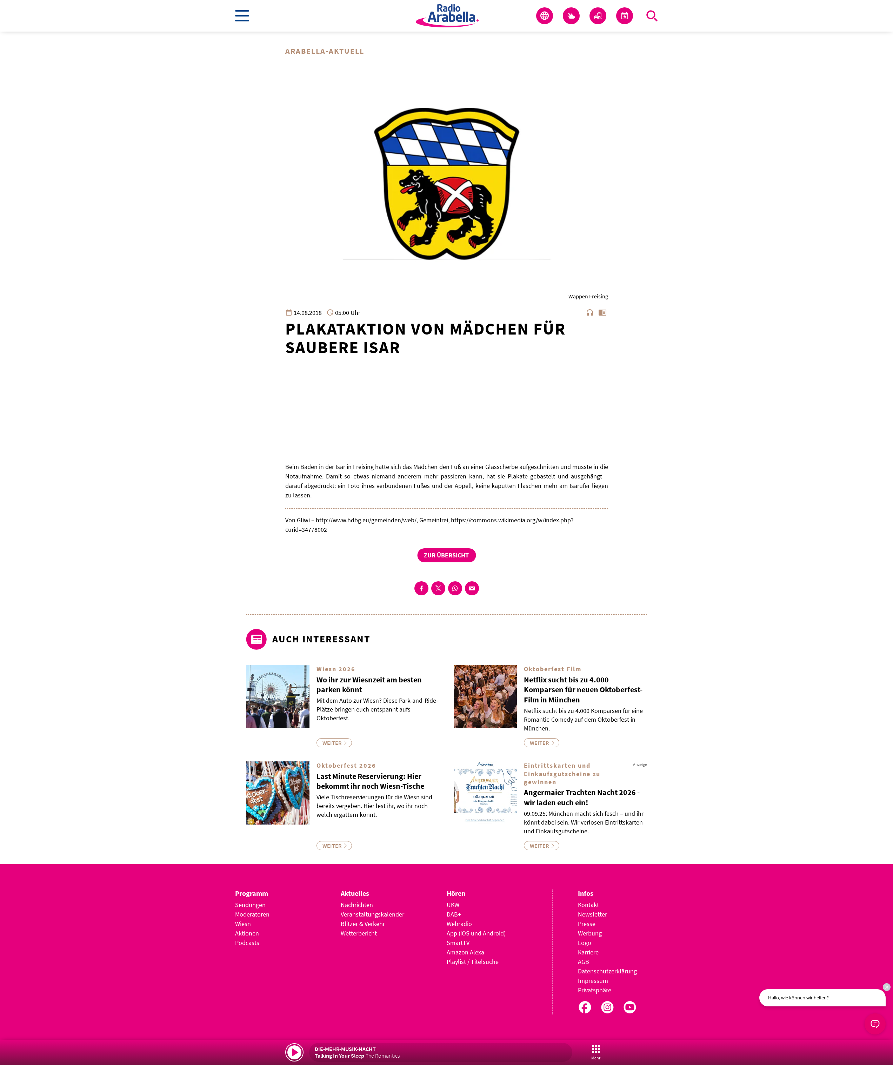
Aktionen (247, 933)
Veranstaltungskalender (372, 914)
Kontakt (588, 905)
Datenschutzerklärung (607, 971)
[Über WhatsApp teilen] (455, 588)
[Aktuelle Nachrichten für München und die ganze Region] (544, 15)
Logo (584, 943)
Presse (586, 924)
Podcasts (247, 943)
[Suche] (652, 15)
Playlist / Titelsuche (473, 962)
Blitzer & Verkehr (363, 924)
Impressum (593, 981)
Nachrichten (357, 905)
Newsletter (592, 914)
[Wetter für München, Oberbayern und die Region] (571, 15)
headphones (590, 312)
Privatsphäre (594, 990)
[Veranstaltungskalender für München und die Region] (624, 15)
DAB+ (454, 914)
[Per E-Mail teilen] (472, 588)
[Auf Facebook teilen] (421, 588)
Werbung (590, 933)
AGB (583, 962)
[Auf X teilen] (438, 588)
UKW (453, 905)
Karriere (588, 952)
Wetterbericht (359, 933)
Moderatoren (252, 914)
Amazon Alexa (465, 952)
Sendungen (250, 905)
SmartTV (458, 943)
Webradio (459, 924)
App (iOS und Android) (476, 933)
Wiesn (243, 924)
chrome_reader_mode (602, 312)
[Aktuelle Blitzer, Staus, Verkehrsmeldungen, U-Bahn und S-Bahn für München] (597, 15)
